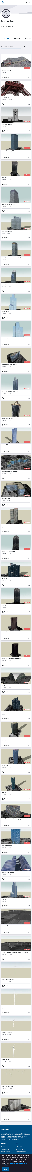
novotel (4, 1113)
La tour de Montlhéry (7, 124)
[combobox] (29, 47)
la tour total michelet (7, 525)
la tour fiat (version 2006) (8, 551)
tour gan (4, 792)
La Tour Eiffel (5, 97)
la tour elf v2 (5, 311)
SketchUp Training (21, 1151)
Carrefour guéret (6, 70)
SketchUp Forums (20, 1149)
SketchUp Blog (5, 1149)
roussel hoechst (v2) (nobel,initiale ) (11, 258)
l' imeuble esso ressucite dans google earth (13, 819)
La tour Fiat (5, 605)
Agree (5, 1169)
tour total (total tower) (8, 338)
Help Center (19, 1146)
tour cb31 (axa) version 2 (8, 872)
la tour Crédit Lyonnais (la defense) (11, 658)
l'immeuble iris (6, 498)
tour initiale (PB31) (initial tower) (10, 151)
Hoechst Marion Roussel (8, 204)
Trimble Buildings (5, 1151)
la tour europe (6, 738)
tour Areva (5, 177)
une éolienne (5, 1059)
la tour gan (5, 765)
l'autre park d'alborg (7, 926)
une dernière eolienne (8, 979)
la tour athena (5, 578)
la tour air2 (5, 445)
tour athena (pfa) (6, 712)
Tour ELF (4, 899)
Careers (3, 1146)
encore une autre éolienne (9, 1006)
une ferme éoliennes (7, 1086)
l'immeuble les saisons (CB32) (9, 364)
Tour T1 (4, 284)
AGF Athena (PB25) (7, 231)
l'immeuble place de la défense (10, 471)
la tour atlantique (6, 632)
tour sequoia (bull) (7, 845)
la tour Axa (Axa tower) (8, 418)
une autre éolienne (7, 1032)
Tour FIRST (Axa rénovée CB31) (10, 391)
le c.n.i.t (4, 685)
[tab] (5, 38)
